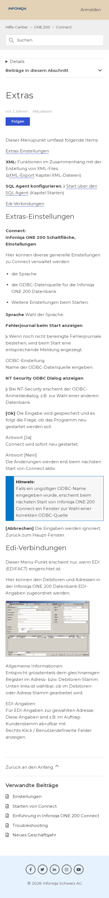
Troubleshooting (30, 825)
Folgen (17, 121)
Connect (64, 27)
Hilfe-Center (17, 27)
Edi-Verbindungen (25, 203)
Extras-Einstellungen (27, 151)
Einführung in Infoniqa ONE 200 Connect (56, 815)
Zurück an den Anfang (30, 767)
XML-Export (21, 175)
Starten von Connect (35, 806)
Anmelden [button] (90, 9)
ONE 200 (42, 27)
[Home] (17, 11)
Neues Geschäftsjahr (34, 835)
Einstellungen (27, 796)
